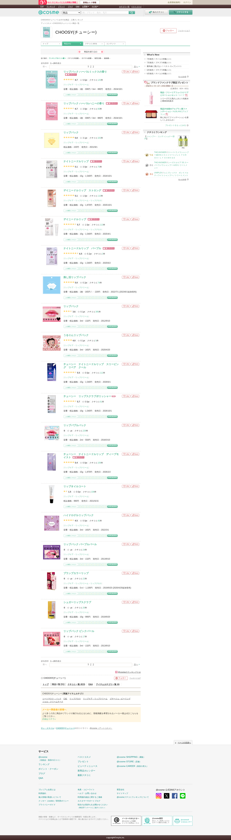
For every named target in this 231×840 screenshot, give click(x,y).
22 (84, 578)
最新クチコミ (84, 775)
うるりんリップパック (76, 335)
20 (84, 608)
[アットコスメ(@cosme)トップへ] (48, 13)
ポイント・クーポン (48, 769)
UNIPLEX (158, 173)
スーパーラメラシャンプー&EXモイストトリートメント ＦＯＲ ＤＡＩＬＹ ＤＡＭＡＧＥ (171, 155)
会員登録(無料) (174, 2)
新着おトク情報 (89, 2)
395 (97, 312)
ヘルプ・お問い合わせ (87, 793)
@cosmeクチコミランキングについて (133, 797)
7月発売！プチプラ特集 (159, 63)
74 (99, 283)
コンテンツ (111, 44)
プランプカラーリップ (76, 573)
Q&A (77, 6)
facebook (174, 796)
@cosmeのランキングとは (129, 672)
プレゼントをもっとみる (175, 125)
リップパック (71, 132)
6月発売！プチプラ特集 (159, 70)
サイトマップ (122, 793)
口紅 (65, 699)
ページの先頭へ (184, 743)
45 (99, 521)
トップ (45, 44)
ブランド (61, 6)
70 (99, 167)
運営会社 (120, 790)
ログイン (187, 2)
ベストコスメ (136, 7)
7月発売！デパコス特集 (159, 59)
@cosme (49, 758)
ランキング (51, 6)
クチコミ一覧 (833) (76, 684)
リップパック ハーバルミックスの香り (85, 71)
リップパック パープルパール (80, 544)
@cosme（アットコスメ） (101, 728)
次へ (136, 66)
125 (99, 80)
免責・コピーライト (86, 790)
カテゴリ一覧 (124, 7)
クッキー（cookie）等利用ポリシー (53, 801)
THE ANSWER (160, 152)
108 (92, 492)
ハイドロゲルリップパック (78, 515)
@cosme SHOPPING (131, 757)
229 (84, 431)
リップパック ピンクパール (78, 631)
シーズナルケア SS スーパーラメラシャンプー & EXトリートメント (171, 165)
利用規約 (42, 793)
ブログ (70, 6)
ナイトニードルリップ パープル (82, 248)
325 (99, 138)
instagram (158, 796)
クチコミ (91, 44)
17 (84, 636)
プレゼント (83, 761)
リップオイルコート (74, 486)
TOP (42, 6)
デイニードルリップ (74, 219)
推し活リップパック (74, 277)
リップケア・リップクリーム (76, 85)
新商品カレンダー (86, 770)
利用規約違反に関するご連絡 (90, 797)
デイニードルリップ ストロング (82, 190)
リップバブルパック (74, 425)
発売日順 (98, 58)
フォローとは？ (184, 31)
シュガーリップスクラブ (77, 602)
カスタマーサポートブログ (89, 801)
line (182, 796)
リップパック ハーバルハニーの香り (83, 103)
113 (101, 225)
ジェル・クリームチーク (52, 702)
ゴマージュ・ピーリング (120, 699)
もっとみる (182, 76)
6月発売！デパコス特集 (159, 74)
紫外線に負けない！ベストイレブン (164, 66)
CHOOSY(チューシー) (55, 678)
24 (84, 550)
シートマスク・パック (51, 699)
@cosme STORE (129, 761)
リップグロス (96, 200)
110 (99, 196)
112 (101, 373)
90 (99, 109)
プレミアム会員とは (46, 790)
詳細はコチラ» (49, 719)
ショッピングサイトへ (71, 74)
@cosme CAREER (132, 766)
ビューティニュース (87, 766)
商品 (67, 44)
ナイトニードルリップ (76, 161)
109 (99, 463)
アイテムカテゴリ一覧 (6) (107, 684)
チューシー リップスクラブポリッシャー (87, 396)
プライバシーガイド (46, 805)
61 (101, 402)
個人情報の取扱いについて (49, 797)
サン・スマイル (47, 728)
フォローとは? (135, 678)
